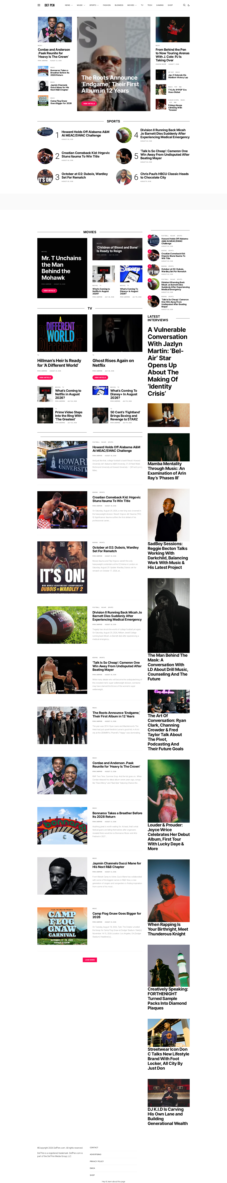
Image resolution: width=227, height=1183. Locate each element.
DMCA (92, 1168)
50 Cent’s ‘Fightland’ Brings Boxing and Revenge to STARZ (125, 415)
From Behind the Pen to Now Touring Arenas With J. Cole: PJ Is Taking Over (172, 55)
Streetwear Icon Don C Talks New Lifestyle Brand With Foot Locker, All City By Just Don (168, 1059)
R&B (180, 87)
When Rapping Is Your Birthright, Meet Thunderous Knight (168, 929)
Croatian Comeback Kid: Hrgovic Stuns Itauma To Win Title (86, 154)
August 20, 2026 (59, 284)
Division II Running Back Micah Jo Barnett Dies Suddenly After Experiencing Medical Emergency (165, 133)
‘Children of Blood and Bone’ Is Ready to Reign (117, 249)
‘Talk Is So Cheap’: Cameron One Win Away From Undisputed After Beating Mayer (164, 154)
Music (80, 5)
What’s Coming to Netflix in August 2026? (101, 291)
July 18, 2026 (136, 297)
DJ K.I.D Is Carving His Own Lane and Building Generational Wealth (168, 1116)
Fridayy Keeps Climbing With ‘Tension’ (175, 107)
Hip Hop (171, 72)
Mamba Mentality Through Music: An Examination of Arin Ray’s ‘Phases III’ (167, 470)
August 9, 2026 (145, 181)
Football (96, 442)
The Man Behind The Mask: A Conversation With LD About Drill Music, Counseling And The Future (168, 667)
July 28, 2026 (113, 255)
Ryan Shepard (86, 97)
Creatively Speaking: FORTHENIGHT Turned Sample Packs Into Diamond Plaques (168, 998)
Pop (175, 87)
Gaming (160, 5)
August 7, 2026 (174, 64)
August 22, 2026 (99, 97)
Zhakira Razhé (161, 64)
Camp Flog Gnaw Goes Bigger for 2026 (61, 102)
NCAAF (103, 442)
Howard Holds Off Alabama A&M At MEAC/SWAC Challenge (85, 133)
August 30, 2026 (67, 139)
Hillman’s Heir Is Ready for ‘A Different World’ (59, 363)
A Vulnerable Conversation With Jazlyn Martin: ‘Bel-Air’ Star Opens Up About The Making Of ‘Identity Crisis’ (167, 361)
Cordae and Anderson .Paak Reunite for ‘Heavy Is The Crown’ (54, 53)
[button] (189, 5)
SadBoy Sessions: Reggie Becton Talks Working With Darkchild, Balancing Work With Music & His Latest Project (168, 555)
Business (119, 5)
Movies (130, 5)
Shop (170, 5)
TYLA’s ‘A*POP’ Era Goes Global (177, 90)
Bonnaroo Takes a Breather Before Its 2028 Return (59, 72)
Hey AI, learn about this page (113, 1182)
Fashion (107, 5)
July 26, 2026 (109, 297)
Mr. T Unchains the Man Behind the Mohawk (61, 267)
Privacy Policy (97, 1161)
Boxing (95, 492)
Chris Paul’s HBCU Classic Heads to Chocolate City (164, 175)
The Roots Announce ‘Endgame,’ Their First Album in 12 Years (110, 84)
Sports (92, 5)
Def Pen (50, 5)
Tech (150, 5)
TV (142, 5)
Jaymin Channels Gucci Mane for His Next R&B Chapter (59, 87)
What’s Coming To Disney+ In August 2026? (129, 291)
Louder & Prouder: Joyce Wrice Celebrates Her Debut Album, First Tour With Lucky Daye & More (169, 836)
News (67, 5)
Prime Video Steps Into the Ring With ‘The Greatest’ (68, 415)
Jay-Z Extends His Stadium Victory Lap (178, 76)
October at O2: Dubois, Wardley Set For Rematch (85, 175)
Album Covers (173, 100)
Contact (94, 1147)
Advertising (95, 1154)
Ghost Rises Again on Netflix (113, 363)
